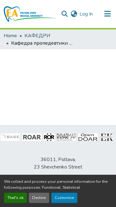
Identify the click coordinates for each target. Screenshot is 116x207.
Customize (64, 197)
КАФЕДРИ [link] (37, 35)
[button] (30, 14)
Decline (39, 197)
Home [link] (10, 35)
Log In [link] (86, 14)
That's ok (15, 197)
